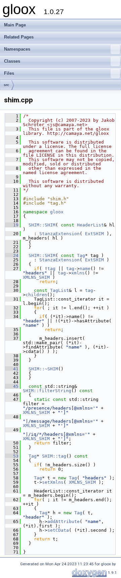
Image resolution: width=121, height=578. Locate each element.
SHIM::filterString (47, 390)
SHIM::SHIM (42, 224)
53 (11, 456)
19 (11, 224)
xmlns (78, 272)
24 (11, 255)
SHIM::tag (54, 456)
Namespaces (17, 49)
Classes (12, 61)
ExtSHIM (94, 233)
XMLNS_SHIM (36, 277)
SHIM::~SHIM (43, 368)
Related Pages (19, 37)
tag (51, 268)
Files (9, 73)
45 (11, 386)
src (6, 85)
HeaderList (90, 224)
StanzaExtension (59, 233)
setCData (58, 530)
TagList (59, 290)
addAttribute (63, 521)
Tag (81, 255)
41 (11, 368)
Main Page (15, 25)
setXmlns (53, 482)
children (36, 294)
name (85, 268)
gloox (57, 211)
